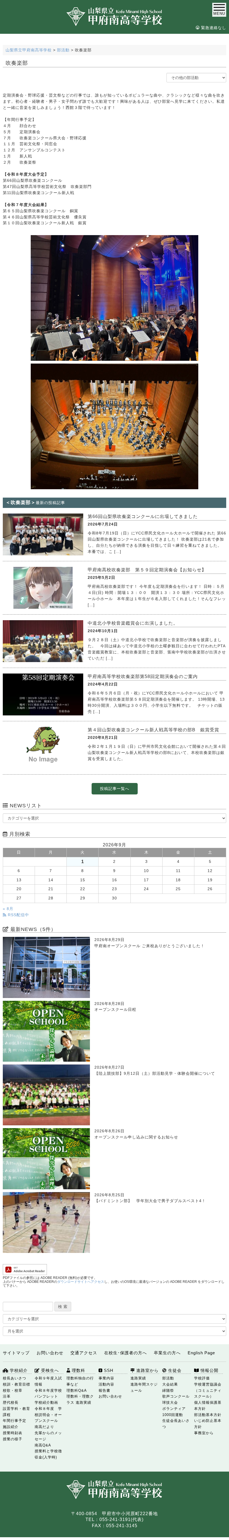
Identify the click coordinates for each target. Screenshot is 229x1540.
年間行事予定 (14, 1421)
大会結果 (170, 1384)
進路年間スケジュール (144, 1387)
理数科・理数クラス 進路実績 (80, 1399)
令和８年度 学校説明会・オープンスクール (48, 1415)
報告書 (104, 1390)
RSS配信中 (17, 915)
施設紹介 (10, 1427)
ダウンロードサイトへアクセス (80, 1281)
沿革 (7, 1396)
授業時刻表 (12, 1433)
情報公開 (208, 1370)
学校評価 (202, 1378)
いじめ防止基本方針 (207, 1424)
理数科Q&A (76, 1390)
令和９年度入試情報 (48, 1381)
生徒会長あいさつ (176, 1424)
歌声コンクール (176, 1396)
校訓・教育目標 (16, 1384)
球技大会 (170, 1402)
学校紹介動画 (46, 1402)
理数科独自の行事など (80, 1381)
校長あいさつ (14, 1378)
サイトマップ (16, 1352)
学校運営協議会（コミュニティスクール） (207, 1390)
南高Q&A (43, 1445)
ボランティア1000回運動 (174, 1412)
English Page (201, 1352)
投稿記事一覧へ (114, 789)
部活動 (168, 1378)
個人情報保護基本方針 (207, 1405)
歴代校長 (10, 1402)
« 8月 (8, 909)
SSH (107, 1370)
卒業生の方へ (167, 1352)
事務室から (204, 1433)
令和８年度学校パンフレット (48, 1393)
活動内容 (106, 1384)
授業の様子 (12, 1439)
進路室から (147, 1370)
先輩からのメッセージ (48, 1436)
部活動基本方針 (207, 1415)
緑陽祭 (168, 1390)
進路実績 (138, 1378)
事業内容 (106, 1378)
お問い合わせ (50, 1352)
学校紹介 (18, 1370)
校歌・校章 (12, 1390)
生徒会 (174, 1370)
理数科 (77, 1370)
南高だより (44, 1427)
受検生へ (49, 1370)
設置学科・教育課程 (16, 1412)
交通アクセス (83, 1352)
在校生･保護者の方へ (125, 1352)
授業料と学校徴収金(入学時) (48, 1454)
